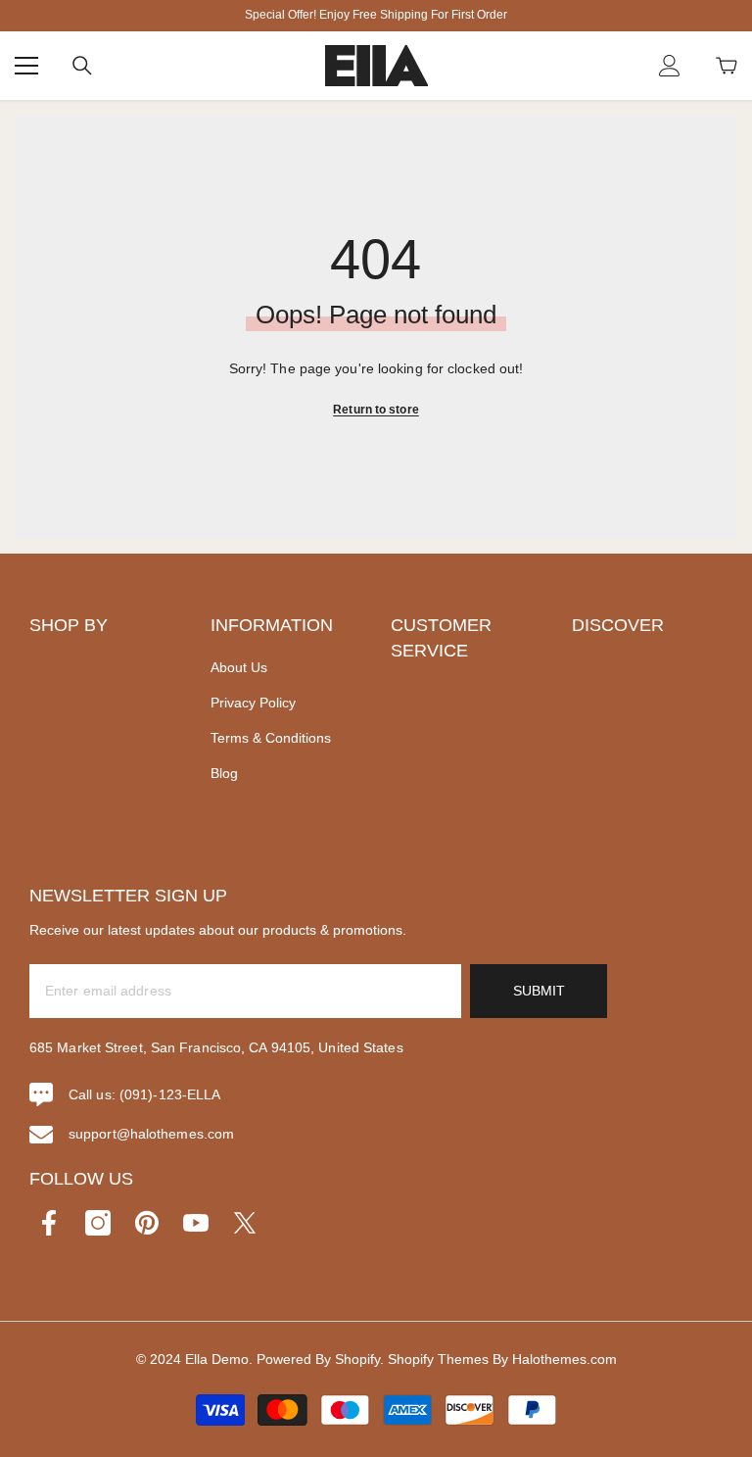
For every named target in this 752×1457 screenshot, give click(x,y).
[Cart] (726, 65)
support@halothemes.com (151, 1133)
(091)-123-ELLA (169, 1094)
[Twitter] (244, 1222)
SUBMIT (539, 990)
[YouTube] (195, 1222)
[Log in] (670, 65)
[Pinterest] (146, 1222)
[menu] (26, 65)
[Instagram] (98, 1222)
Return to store (376, 409)
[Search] (82, 65)
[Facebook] (49, 1222)
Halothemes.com (564, 1359)
